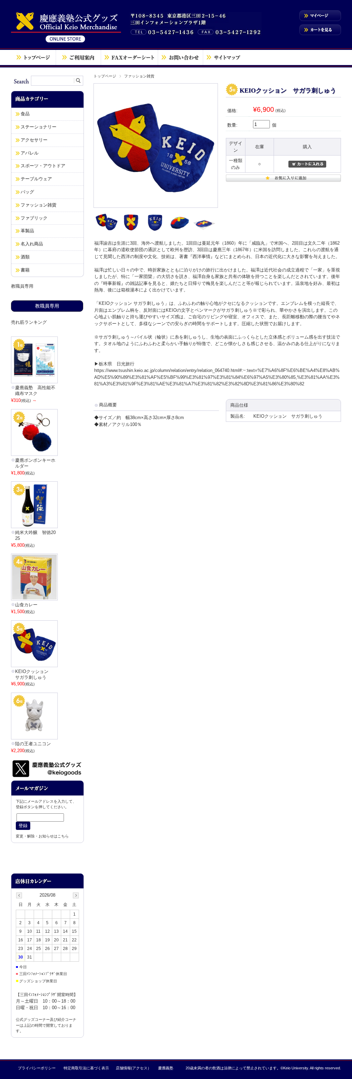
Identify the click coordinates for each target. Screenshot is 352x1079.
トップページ (33, 57)
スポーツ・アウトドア (43, 165)
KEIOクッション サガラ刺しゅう (34, 674)
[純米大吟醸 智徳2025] (34, 504)
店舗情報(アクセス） (133, 1068)
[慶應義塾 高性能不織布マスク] (34, 359)
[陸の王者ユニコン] (34, 716)
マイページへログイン (320, 15)
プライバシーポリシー (37, 1068)
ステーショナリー (38, 126)
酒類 (25, 256)
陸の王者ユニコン (33, 743)
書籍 (25, 270)
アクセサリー (34, 139)
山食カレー (26, 604)
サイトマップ (223, 57)
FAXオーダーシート (129, 57)
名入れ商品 (32, 243)
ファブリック (34, 218)
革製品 (27, 230)
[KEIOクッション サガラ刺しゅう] (34, 643)
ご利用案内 (78, 57)
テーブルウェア (36, 178)
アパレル (29, 153)
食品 (25, 113)
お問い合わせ (180, 57)
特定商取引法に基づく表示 (86, 1068)
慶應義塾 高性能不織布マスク (35, 390)
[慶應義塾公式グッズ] (66, 42)
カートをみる (320, 29)
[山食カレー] (34, 577)
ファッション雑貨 (139, 76)
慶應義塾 (165, 1068)
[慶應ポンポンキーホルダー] (34, 432)
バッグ (27, 191)
